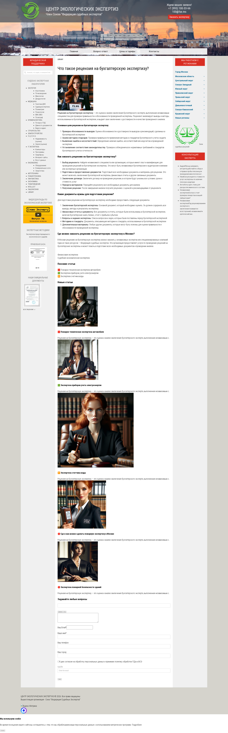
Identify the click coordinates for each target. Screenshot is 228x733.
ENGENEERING (33, 163)
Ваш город (62, 652)
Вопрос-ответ (100, 51)
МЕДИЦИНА (32, 101)
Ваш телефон (63, 642)
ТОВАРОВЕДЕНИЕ (34, 184)
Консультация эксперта (190, 156)
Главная (74, 51)
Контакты (154, 51)
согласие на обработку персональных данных (84, 661)
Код (64, 611)
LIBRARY (60, 59)
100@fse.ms (179, 11)
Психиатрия (39, 109)
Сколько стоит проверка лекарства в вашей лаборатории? (191, 195)
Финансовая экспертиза (68, 254)
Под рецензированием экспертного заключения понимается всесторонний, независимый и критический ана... (192, 208)
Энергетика (39, 171)
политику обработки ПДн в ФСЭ (128, 661)
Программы (39, 152)
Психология (39, 112)
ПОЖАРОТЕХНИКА (34, 176)
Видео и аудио (40, 128)
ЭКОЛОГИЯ (32, 88)
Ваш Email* (62, 627)
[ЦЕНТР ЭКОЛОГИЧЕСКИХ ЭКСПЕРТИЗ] (30, 19)
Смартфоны (39, 155)
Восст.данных (40, 160)
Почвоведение (41, 93)
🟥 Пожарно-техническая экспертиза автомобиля (79, 270)
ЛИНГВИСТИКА (33, 179)
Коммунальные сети (42, 168)
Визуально (60, 611)
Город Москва (181, 72)
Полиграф (39, 117)
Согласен (2, 730)
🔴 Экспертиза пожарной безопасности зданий (79, 587)
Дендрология (40, 99)
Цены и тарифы (127, 51)
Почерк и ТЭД (40, 123)
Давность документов (43, 125)
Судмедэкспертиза (42, 107)
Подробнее (137, 725)
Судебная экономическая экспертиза (74, 258)
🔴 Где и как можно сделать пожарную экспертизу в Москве (86, 534)
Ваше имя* (62, 633)
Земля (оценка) (41, 144)
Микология (39, 96)
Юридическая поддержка (38, 62)
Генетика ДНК (40, 104)
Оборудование (40, 165)
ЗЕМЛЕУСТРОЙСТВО (35, 133)
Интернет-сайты (41, 157)
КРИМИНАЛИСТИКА (35, 120)
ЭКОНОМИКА (32, 181)
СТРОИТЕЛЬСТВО (34, 131)
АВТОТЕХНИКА (33, 173)
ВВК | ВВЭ (38, 115)
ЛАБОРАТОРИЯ (33, 189)
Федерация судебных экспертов (95, 243)
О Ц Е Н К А (32, 136)
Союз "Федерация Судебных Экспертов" (62, 699)
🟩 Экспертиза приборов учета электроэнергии (78, 273)
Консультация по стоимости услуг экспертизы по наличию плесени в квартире (192, 179)
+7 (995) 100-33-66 (179, 8)
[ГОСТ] (38, 270)
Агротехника (40, 91)
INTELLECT (31, 187)
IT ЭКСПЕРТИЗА (33, 147)
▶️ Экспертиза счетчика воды (71, 276)
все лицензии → (29, 309)
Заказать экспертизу (179, 17)
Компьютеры (40, 149)
